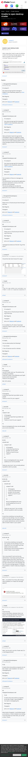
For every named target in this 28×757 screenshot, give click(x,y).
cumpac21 (11, 40)
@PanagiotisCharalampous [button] (7, 104)
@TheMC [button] (4, 295)
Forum (7, 11)
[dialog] (14, 750)
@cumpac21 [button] (4, 76)
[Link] (25, 105)
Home (2, 11)
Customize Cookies (5, 755)
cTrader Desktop (15, 11)
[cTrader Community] (8, 2)
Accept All (24, 755)
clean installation (8, 124)
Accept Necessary (17, 755)
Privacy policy (11, 752)
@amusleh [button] (4, 430)
